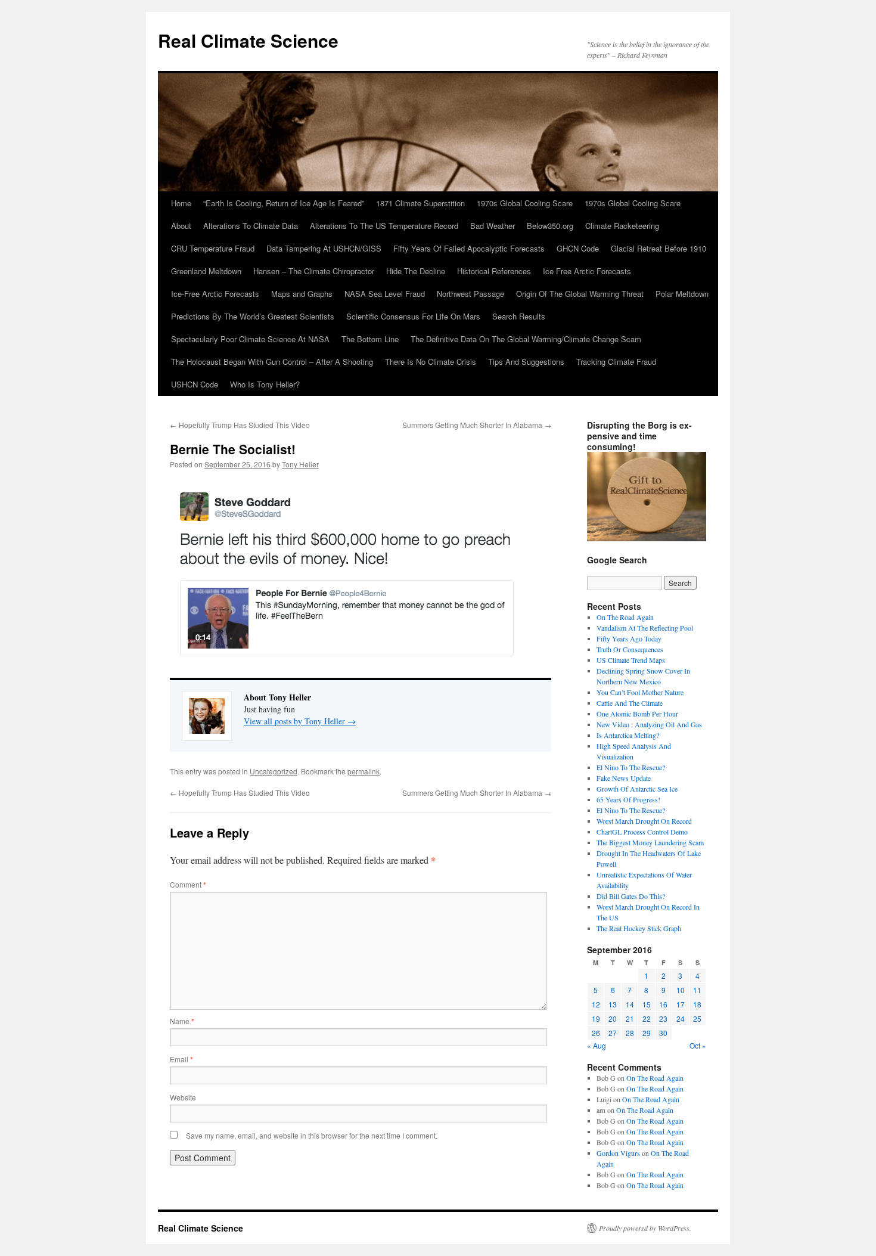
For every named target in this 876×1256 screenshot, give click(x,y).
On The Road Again (625, 617)
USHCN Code (194, 384)
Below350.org (550, 225)
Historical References (494, 271)
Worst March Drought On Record (644, 821)
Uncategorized (273, 771)
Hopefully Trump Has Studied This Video (240, 425)
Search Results (518, 316)
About (181, 225)
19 (596, 1018)
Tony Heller (300, 464)
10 (680, 990)
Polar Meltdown (682, 293)
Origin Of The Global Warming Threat (580, 293)
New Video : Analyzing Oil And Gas (649, 724)
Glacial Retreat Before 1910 (658, 248)
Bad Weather (492, 225)
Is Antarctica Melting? (628, 735)
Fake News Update (624, 778)
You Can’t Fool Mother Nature (640, 692)
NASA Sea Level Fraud (384, 293)
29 (646, 1033)
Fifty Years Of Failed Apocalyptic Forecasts (469, 248)
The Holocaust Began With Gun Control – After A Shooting (272, 361)
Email (181, 1059)
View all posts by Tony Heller (300, 721)
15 (646, 1004)
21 (630, 1018)
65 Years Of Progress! (628, 799)
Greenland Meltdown (206, 271)
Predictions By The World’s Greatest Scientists (252, 316)
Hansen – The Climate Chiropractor (313, 271)
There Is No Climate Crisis (430, 361)
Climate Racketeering (622, 225)
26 (596, 1033)
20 (612, 1018)
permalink (363, 771)
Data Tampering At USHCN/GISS (323, 248)
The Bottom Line (370, 339)
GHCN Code (578, 248)
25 (697, 1018)
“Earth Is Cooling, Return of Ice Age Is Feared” (283, 203)
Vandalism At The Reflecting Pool (645, 627)
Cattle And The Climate (630, 703)
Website (183, 1097)
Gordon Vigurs (618, 1153)
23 (663, 1018)
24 (680, 1018)
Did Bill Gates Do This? (631, 896)
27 (612, 1033)
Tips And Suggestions (526, 361)
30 (663, 1033)
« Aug (596, 1045)
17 (680, 1004)
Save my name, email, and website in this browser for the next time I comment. (311, 1135)
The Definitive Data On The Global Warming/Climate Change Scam (526, 339)
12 (596, 1004)
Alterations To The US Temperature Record (384, 225)
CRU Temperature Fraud (212, 248)
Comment (188, 884)
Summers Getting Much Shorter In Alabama (476, 425)
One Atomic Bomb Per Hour (637, 713)
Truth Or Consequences (630, 649)
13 (612, 1004)
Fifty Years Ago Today (629, 638)
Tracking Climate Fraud (616, 361)
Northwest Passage (470, 293)
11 (697, 990)
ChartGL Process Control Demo (642, 831)
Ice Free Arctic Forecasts (587, 271)
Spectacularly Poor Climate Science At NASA (250, 339)
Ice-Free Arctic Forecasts (215, 293)
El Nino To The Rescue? (631, 767)
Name (182, 1021)
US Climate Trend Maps (631, 660)
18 (697, 1004)
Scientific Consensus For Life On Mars (413, 316)
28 (630, 1033)
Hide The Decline (415, 271)
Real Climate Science (248, 40)
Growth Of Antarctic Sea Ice (637, 788)
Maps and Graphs (302, 293)
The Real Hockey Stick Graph (639, 928)
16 (663, 1004)
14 (630, 1004)
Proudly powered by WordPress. (645, 1228)
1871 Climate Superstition (420, 203)
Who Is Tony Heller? (265, 384)
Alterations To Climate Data (250, 225)
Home (181, 203)
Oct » (697, 1045)
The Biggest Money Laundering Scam (650, 842)
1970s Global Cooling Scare (525, 203)
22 (646, 1018)
